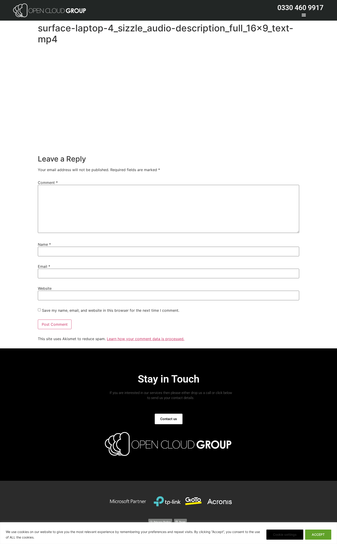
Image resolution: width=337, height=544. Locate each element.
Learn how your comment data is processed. (145, 338)
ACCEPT (318, 534)
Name (44, 244)
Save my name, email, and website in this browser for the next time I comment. (110, 310)
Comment (48, 182)
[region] (168, 533)
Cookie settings (285, 534)
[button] (303, 14)
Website (45, 288)
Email (44, 266)
